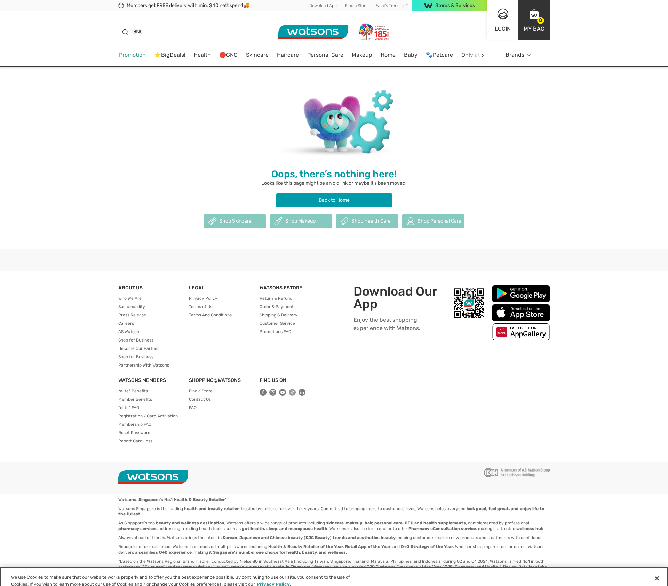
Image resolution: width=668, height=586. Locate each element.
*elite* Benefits (133, 390)
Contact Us (200, 399)
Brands (515, 54)
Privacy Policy (203, 298)
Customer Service (277, 323)
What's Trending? (392, 5)
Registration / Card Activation (148, 416)
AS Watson (128, 331)
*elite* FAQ (128, 407)
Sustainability (131, 306)
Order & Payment (277, 306)
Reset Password (134, 432)
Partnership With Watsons (143, 365)
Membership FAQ (134, 424)
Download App (323, 5)
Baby (411, 54)
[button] (534, 20)
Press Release (132, 315)
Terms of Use (202, 306)
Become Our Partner (138, 348)
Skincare (257, 54)
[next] (482, 55)
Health (202, 54)
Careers (126, 323)
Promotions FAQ (275, 331)
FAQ (193, 407)
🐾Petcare (439, 54)
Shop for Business (135, 340)
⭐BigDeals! (169, 54)
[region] (334, 574)
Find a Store (356, 5)
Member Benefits (135, 399)
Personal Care (325, 54)
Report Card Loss (135, 441)
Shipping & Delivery (278, 315)
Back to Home (334, 200)
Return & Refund (276, 298)
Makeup (362, 54)
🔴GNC (228, 54)
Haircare (288, 54)
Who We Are (130, 298)
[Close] (657, 573)
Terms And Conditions (210, 315)
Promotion (132, 54)
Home (388, 54)
